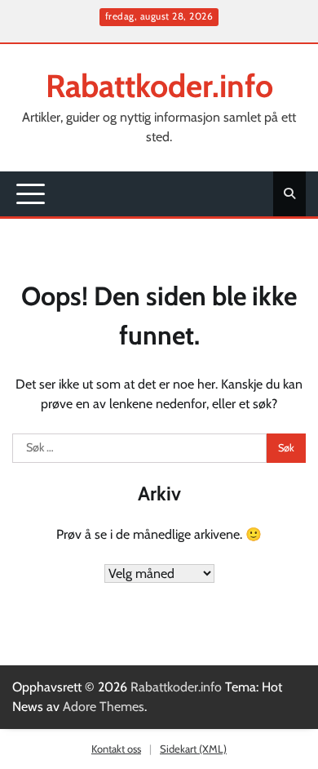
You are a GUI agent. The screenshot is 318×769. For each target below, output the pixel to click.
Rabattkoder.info (159, 85)
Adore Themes (103, 706)
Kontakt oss (116, 748)
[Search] (289, 193)
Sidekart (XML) (193, 748)
